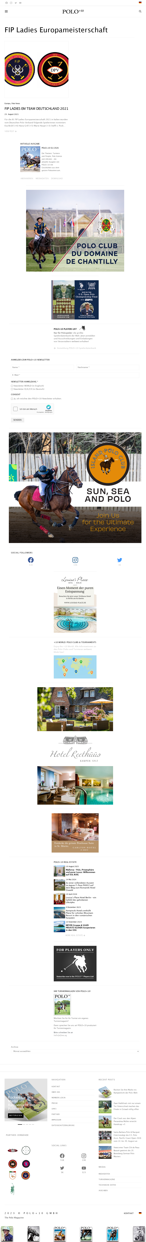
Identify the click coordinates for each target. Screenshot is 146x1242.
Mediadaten (104, 1174)
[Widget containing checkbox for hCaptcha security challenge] (32, 409)
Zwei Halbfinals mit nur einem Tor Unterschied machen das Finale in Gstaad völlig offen (127, 1106)
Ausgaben (103, 1190)
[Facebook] (7, 3)
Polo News (16, 103)
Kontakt (56, 1086)
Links (54, 1109)
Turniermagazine (107, 1179)
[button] (10, 131)
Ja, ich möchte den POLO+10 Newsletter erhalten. (38, 399)
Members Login (58, 1098)
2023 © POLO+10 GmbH (32, 1213)
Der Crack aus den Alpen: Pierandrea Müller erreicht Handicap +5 (125, 1121)
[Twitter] (16, 3)
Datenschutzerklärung (63, 1125)
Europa (7, 103)
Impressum (56, 1120)
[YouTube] (20, 3)
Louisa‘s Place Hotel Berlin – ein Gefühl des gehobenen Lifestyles (81, 900)
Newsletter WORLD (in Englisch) (29, 386)
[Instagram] (11, 3)
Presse (55, 1103)
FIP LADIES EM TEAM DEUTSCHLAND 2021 (36, 108)
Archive (14, 1047)
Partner (56, 1114)
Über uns (56, 1092)
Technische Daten (107, 1185)
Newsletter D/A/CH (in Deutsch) (29, 389)
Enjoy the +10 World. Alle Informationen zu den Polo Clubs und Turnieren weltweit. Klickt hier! (75, 649)
